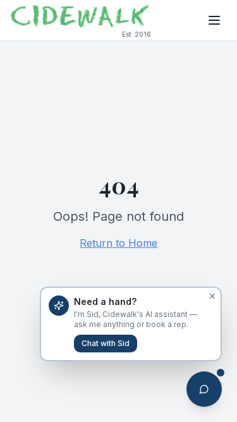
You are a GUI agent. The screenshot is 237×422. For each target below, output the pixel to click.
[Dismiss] (212, 296)
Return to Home (118, 243)
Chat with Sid (106, 343)
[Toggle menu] (214, 20)
